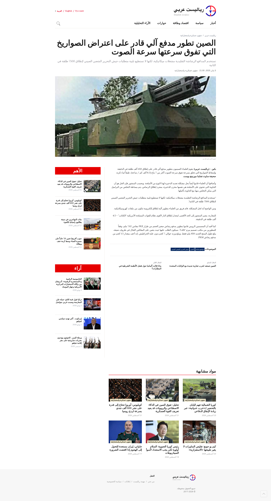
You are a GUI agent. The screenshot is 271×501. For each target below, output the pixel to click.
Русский (79, 11)
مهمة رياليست (139, 481)
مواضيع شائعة (200, 249)
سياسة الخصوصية (114, 481)
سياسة (199, 23)
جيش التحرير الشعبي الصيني (180, 249)
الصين (192, 249)
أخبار (213, 23)
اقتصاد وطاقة (181, 23)
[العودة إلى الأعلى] (264, 494)
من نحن (151, 481)
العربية (59, 11)
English (68, 11)
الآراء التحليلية (142, 23)
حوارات (161, 23)
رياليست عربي (210, 35)
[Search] (58, 23)
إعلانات (127, 481)
